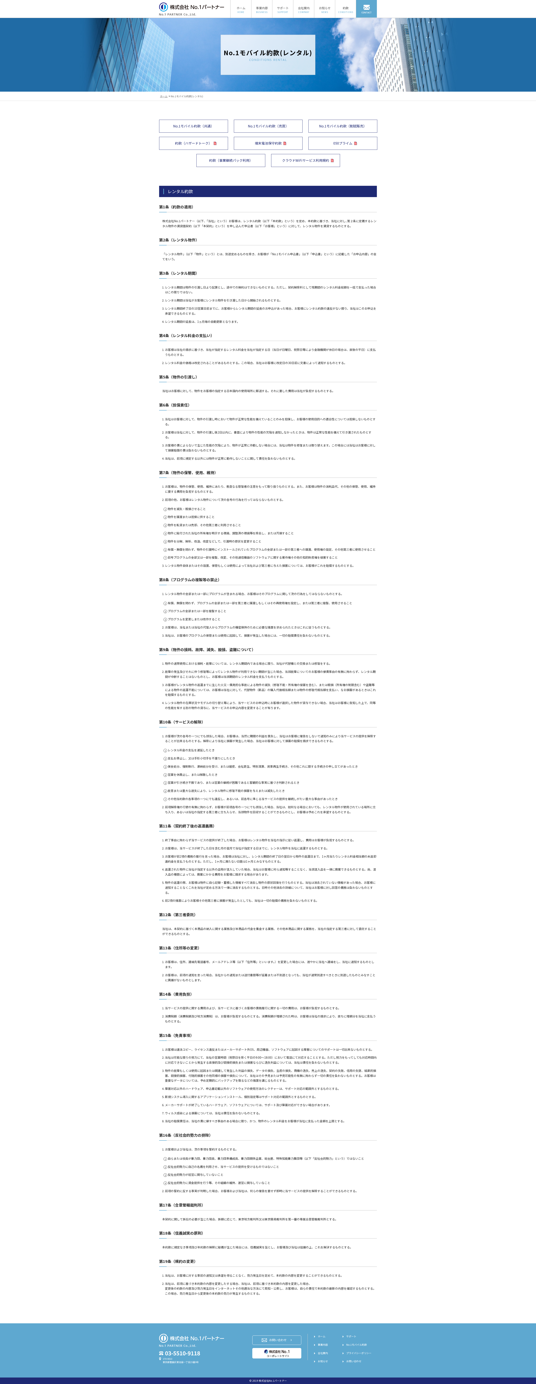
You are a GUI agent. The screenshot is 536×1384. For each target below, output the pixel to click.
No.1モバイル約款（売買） (268, 125)
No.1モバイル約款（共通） (193, 125)
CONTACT (366, 12)
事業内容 (323, 1344)
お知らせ (323, 1361)
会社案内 (323, 1353)
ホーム (321, 1336)
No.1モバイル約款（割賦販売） (343, 125)
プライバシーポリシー (358, 1353)
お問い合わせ (353, 1361)
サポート (351, 1336)
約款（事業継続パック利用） (231, 160)
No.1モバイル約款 (356, 1344)
